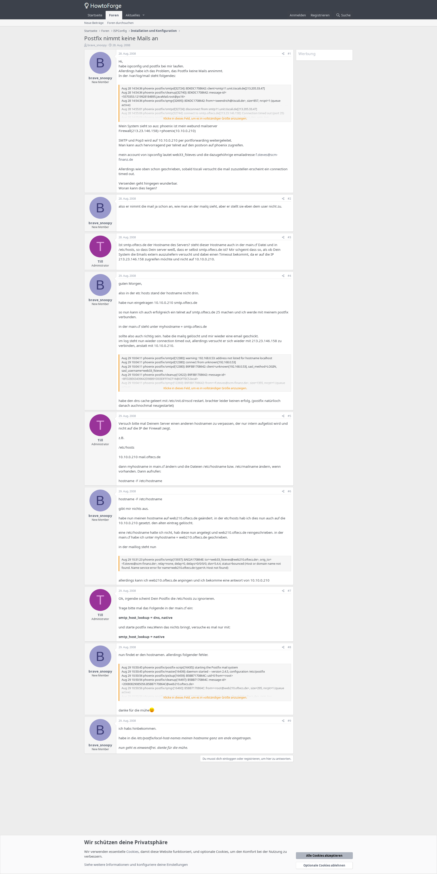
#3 (289, 237)
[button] (143, 15)
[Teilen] (283, 53)
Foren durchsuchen (120, 23)
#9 (289, 721)
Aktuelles (133, 15)
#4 (289, 276)
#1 (289, 54)
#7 (289, 591)
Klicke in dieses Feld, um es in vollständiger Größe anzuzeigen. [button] (205, 118)
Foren (114, 15)
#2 (289, 199)
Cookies (132, 851)
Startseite (95, 15)
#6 (289, 491)
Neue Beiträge (94, 23)
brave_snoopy (97, 45)
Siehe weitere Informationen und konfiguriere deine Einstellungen (136, 864)
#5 (289, 416)
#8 (289, 647)
